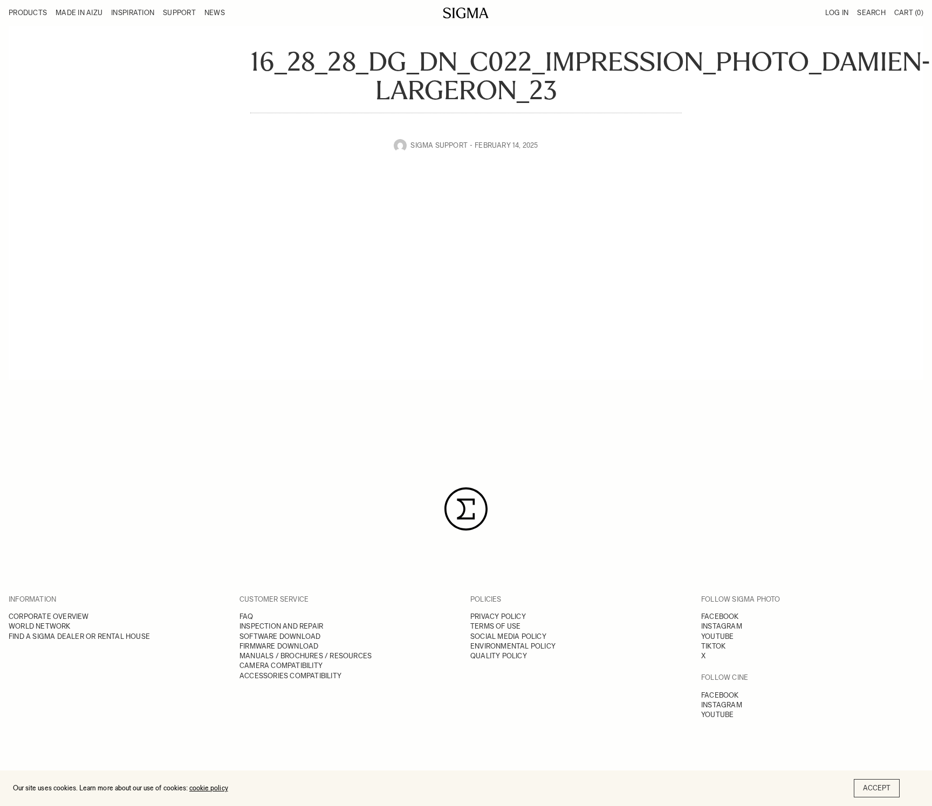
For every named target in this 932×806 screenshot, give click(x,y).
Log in (837, 13)
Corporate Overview (49, 616)
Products (28, 13)
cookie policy (208, 788)
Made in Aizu (79, 13)
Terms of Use (495, 626)
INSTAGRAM (721, 626)
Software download (279, 636)
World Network (40, 626)
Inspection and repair (281, 626)
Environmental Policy (513, 646)
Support (179, 13)
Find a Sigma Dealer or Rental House (79, 636)
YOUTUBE (717, 636)
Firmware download (278, 646)
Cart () (908, 13)
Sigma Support (439, 145)
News (214, 13)
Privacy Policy (498, 616)
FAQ (246, 616)
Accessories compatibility (290, 676)
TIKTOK (713, 646)
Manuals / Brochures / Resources (305, 656)
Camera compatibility (281, 666)
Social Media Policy (508, 636)
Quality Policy (498, 656)
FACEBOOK (720, 616)
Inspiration (132, 13)
